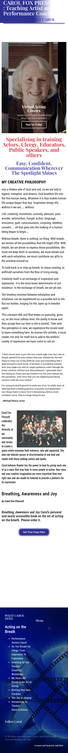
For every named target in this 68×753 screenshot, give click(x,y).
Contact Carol (39, 19)
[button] (49, 628)
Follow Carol (13, 722)
